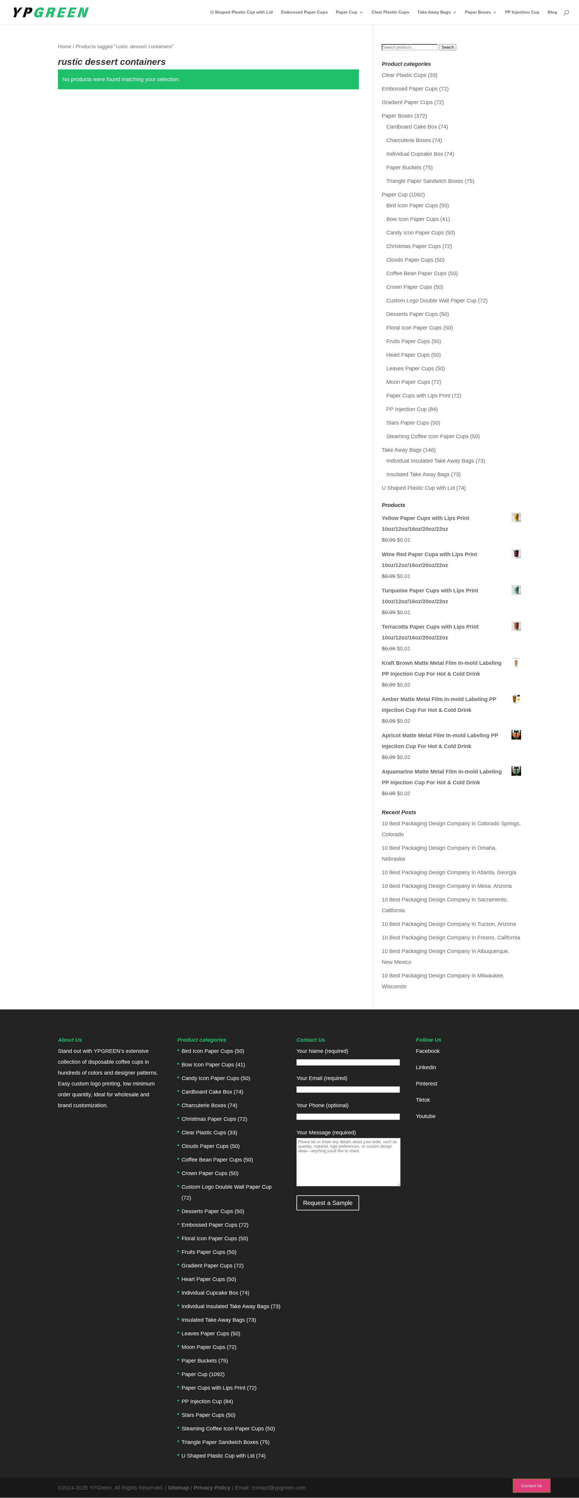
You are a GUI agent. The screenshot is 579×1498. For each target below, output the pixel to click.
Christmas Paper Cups (413, 246)
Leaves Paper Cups (410, 368)
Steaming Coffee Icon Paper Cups (427, 436)
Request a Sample (328, 1203)
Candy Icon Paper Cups (415, 233)
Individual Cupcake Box (414, 154)
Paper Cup (346, 12)
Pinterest (426, 1084)
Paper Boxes (478, 12)
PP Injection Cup (522, 12)
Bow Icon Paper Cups (412, 219)
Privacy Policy (213, 1488)
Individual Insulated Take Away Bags (430, 461)
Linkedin (426, 1067)
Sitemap (178, 1488)
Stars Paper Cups (407, 423)
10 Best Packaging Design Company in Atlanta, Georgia (449, 872)
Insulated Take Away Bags (418, 474)
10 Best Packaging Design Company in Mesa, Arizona (447, 886)
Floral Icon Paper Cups (414, 328)
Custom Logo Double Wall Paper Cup (431, 301)
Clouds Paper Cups (409, 260)
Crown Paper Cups (409, 287)
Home (64, 46)
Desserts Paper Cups (412, 314)
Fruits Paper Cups (408, 341)
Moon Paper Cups (408, 382)
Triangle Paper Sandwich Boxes (424, 181)
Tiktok (423, 1100)
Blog (552, 12)
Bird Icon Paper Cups (412, 205)
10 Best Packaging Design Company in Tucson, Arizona (449, 924)
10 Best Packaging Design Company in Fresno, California (451, 938)
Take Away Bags (434, 12)
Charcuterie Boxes (408, 140)
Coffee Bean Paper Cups (416, 273)
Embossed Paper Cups (304, 12)
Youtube (425, 1116)
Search (447, 47)
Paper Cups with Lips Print (418, 396)
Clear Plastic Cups (390, 12)
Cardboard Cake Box (411, 127)
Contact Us (531, 1485)
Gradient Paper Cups (407, 102)
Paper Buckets (404, 167)
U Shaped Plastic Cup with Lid (241, 12)
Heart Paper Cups (408, 355)
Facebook (428, 1051)
